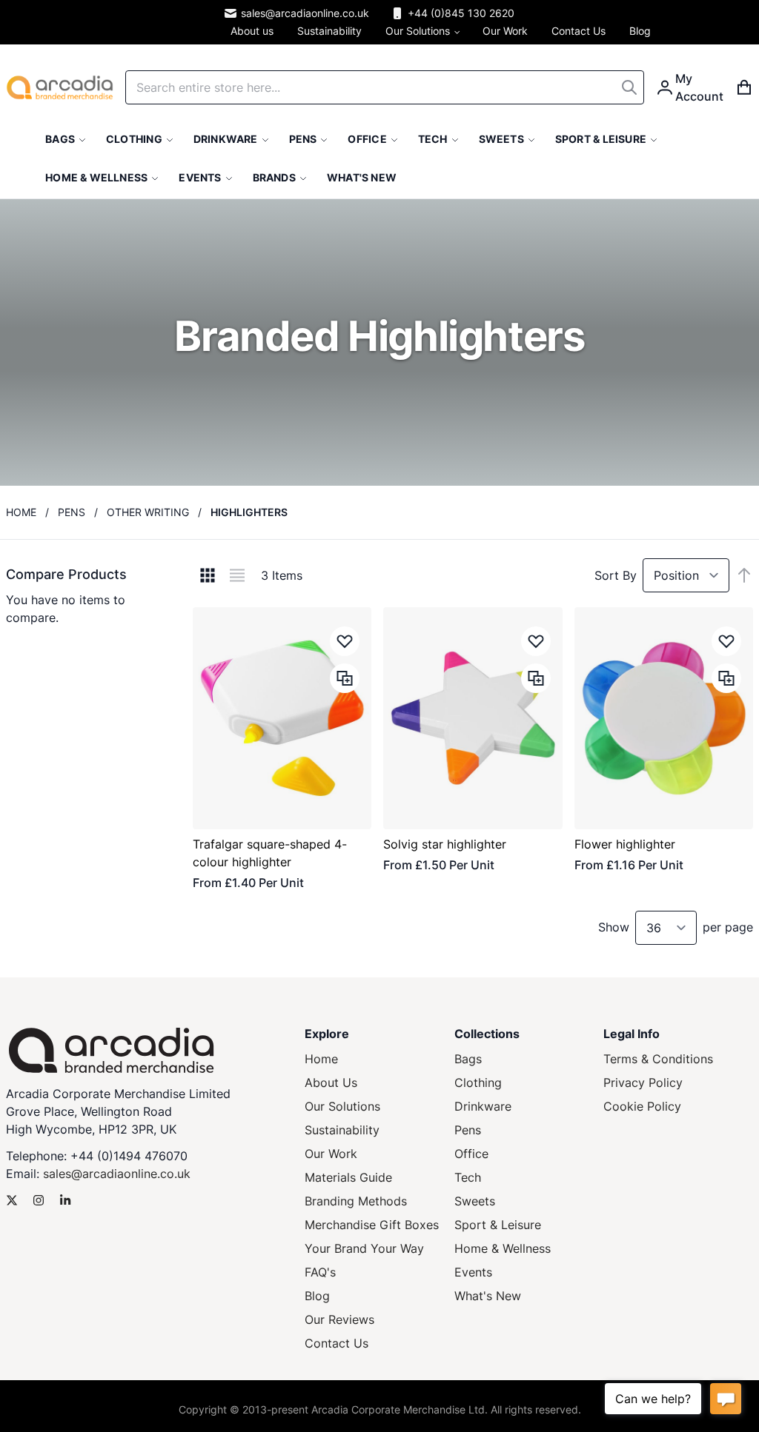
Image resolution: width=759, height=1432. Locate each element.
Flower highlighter (624, 844)
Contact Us (336, 1343)
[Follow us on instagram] (38, 1200)
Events (473, 1272)
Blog (317, 1295)
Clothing (478, 1082)
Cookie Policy (642, 1106)
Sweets (474, 1201)
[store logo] (59, 87)
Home (21, 512)
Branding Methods (356, 1201)
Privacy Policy (643, 1082)
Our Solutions (342, 1106)
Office (471, 1153)
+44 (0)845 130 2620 (461, 13)
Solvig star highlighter (444, 844)
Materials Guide (348, 1177)
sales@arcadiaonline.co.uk (305, 13)
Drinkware (482, 1106)
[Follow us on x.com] (12, 1200)
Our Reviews (339, 1319)
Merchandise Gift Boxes (372, 1224)
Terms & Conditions (658, 1058)
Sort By (615, 575)
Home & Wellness (502, 1248)
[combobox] (384, 87)
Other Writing (148, 512)
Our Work (331, 1153)
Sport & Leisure (497, 1224)
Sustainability (342, 1129)
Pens (71, 512)
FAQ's (320, 1272)
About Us (331, 1082)
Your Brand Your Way (364, 1248)
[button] (344, 641)
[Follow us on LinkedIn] (65, 1200)
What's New (487, 1295)
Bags (468, 1058)
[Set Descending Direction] (744, 575)
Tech (467, 1177)
